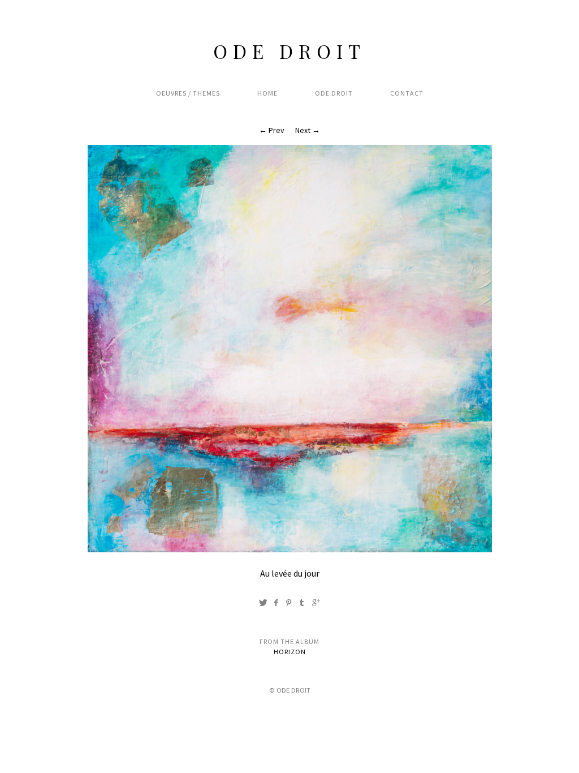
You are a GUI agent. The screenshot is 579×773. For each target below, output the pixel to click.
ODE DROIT (289, 51)
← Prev (271, 130)
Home (267, 93)
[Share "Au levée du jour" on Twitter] (263, 603)
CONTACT (407, 93)
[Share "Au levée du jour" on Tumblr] (302, 603)
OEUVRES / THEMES (188, 93)
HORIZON (290, 651)
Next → (307, 130)
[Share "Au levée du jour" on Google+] (316, 603)
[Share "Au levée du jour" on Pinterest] (289, 603)
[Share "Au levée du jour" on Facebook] (276, 603)
